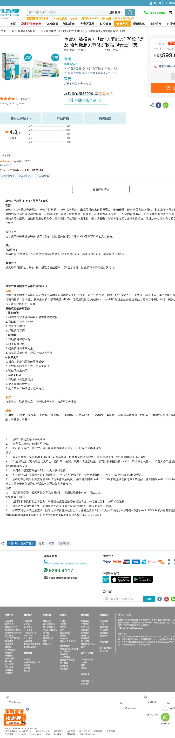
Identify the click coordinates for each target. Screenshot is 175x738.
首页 (13, 24)
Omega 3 (64, 638)
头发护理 (64, 665)
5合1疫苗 (28, 635)
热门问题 (104, 650)
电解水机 (47, 643)
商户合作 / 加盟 (43, 731)
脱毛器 (84, 668)
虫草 (62, 629)
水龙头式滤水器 (50, 629)
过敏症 (8, 646)
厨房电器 (85, 626)
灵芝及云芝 (65, 632)
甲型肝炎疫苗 (30, 632)
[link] (13, 701)
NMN (62, 621)
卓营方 (82, 50)
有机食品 (104, 632)
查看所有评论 (101, 189)
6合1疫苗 (28, 638)
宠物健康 (85, 629)
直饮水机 (47, 621)
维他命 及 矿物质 (67, 641)
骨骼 (41, 543)
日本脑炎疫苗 (30, 646)
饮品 (83, 646)
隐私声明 (98, 731)
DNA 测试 (9, 658)
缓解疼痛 (63, 543)
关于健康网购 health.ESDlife (18, 731)
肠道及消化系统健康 (69, 648)
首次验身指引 (106, 647)
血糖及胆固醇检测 (32, 662)
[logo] (10, 19)
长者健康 (85, 632)
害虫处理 (85, 641)
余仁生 (74, 18)
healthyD (58, 733)
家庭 (48, 733)
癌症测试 (9, 652)
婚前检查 (9, 641)
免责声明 (111, 731)
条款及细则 (84, 731)
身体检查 (104, 621)
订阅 (149, 598)
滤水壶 (46, 632)
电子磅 (27, 668)
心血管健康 (65, 657)
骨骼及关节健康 (67, 660)
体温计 (27, 665)
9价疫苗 (27, 623)
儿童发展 (9, 669)
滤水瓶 (46, 635)
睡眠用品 (85, 638)
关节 (51, 543)
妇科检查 (9, 623)
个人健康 (104, 629)
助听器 (27, 670)
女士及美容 (65, 651)
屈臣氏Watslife (90, 18)
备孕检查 (9, 643)
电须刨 (84, 662)
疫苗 (102, 623)
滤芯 (45, 641)
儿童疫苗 (28, 621)
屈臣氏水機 (42, 18)
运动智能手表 (87, 680)
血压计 (27, 659)
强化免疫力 (65, 645)
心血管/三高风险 (12, 638)
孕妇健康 (64, 668)
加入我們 (71, 731)
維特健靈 (106, 18)
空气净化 (85, 623)
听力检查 (9, 663)
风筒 (83, 665)
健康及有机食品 (88, 643)
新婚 (24, 733)
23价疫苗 (28, 626)
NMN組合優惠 (59, 18)
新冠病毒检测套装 (13, 632)
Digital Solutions (87, 733)
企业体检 (9, 672)
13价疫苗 (28, 629)
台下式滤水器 (49, 626)
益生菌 (63, 626)
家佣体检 (9, 655)
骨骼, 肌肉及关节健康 (21, 543)
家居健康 (104, 626)
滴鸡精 (63, 623)
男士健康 (9, 635)
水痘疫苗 (28, 641)
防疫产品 (85, 635)
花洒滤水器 (48, 638)
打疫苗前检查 (11, 626)
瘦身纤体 (64, 654)
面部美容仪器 (87, 659)
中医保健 (9, 666)
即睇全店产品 (86, 100)
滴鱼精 (63, 635)
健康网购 (71, 733)
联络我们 (58, 731)
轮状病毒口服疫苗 (32, 643)
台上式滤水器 (49, 623)
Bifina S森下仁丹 (124, 18)
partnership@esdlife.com (133, 627)
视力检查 (9, 661)
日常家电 (85, 621)
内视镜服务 (10, 649)
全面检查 (9, 621)
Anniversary (35, 733)
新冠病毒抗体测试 (13, 629)
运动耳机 (85, 683)
